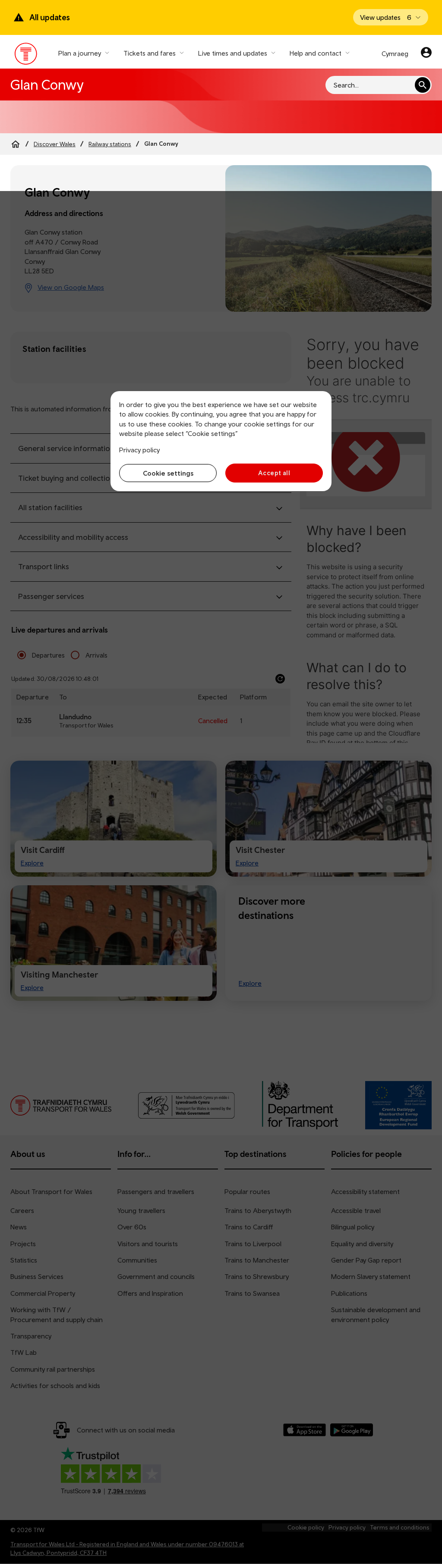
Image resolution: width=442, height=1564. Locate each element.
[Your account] (426, 53)
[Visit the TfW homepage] (26, 56)
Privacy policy (139, 450)
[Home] (15, 144)
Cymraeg (395, 53)
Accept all (274, 472)
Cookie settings (168, 473)
